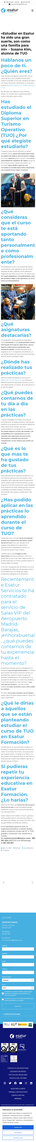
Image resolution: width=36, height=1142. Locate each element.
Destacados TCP (6, 892)
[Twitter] (10, 1083)
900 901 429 (6, 928)
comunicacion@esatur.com (12, 940)
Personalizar (18, 1132)
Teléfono (5, 969)
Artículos (13, 889)
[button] (3, 882)
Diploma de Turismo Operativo (11, 380)
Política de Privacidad (12, 1014)
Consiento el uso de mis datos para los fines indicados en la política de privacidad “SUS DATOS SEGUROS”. (18, 993)
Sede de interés (7, 977)
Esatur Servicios (11, 587)
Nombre (4, 946)
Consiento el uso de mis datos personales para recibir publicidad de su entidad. (19, 999)
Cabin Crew (20, 889)
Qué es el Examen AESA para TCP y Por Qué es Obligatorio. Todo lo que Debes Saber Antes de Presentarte (18, 882)
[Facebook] (15, 1083)
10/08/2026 (5, 889)
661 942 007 (6, 934)
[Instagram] (4, 1083)
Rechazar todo (18, 1138)
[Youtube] (20, 1083)
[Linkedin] (31, 1083)
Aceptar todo (18, 1127)
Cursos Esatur (29, 889)
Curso (4, 985)
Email (3, 961)
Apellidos (4, 953)
